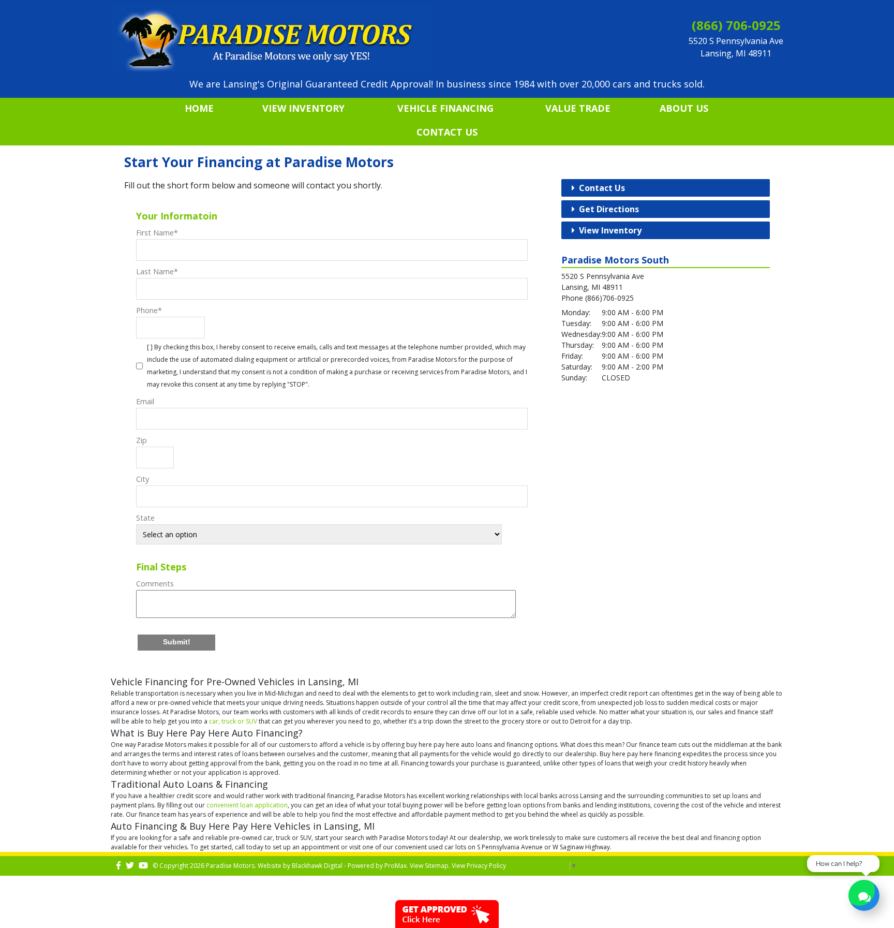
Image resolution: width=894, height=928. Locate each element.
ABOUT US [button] (684, 108)
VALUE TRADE (577, 108)
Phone (149, 310)
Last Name (157, 271)
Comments (155, 583)
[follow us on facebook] (118, 865)
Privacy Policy (486, 865)
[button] (176, 643)
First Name (157, 233)
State (145, 518)
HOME (199, 108)
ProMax (395, 865)
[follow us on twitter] (130, 865)
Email (145, 401)
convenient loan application (247, 805)
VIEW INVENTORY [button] (303, 108)
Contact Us (447, 132)
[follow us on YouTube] (143, 865)
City (142, 479)
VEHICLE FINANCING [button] (445, 108)
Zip (141, 440)
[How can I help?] (864, 897)
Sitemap (437, 865)
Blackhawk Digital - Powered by (338, 865)
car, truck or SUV (233, 721)
